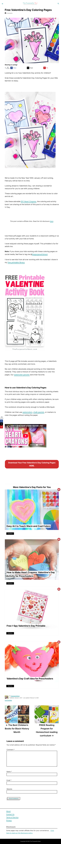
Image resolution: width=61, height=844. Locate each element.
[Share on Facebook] (1, 420)
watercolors (27, 412)
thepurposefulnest (40, 254)
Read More (10, 533)
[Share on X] (1, 423)
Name (9, 771)
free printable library (16, 262)
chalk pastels (38, 412)
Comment (11, 749)
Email (9, 780)
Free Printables (8, 700)
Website (9, 789)
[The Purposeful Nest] (30, 3)
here (51, 221)
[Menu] (2, 3)
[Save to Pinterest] (1, 426)
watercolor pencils (22, 375)
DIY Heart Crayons (28, 201)
